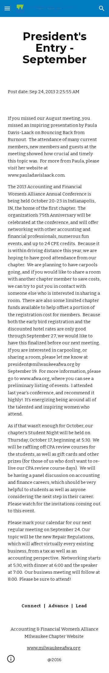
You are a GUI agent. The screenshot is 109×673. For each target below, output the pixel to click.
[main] (54, 47)
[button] (7, 8)
